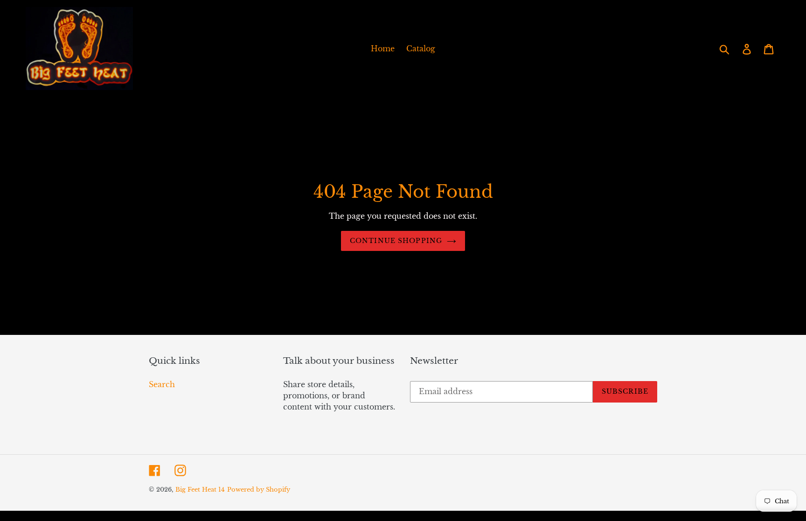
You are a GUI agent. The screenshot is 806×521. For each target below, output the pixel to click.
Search (162, 384)
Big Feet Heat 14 (200, 489)
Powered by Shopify (258, 489)
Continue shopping (396, 240)
